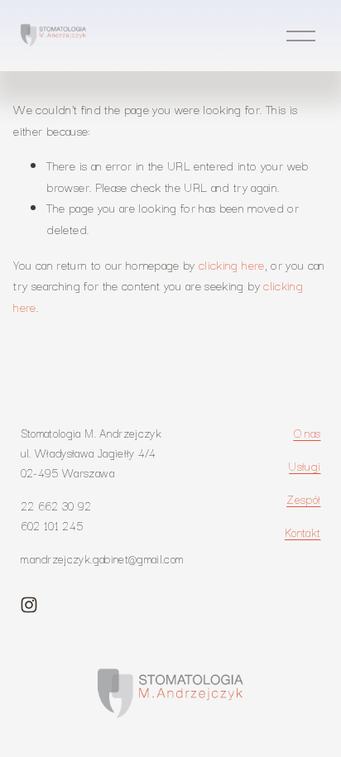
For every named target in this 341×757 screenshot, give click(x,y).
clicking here (231, 264)
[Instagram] (29, 604)
